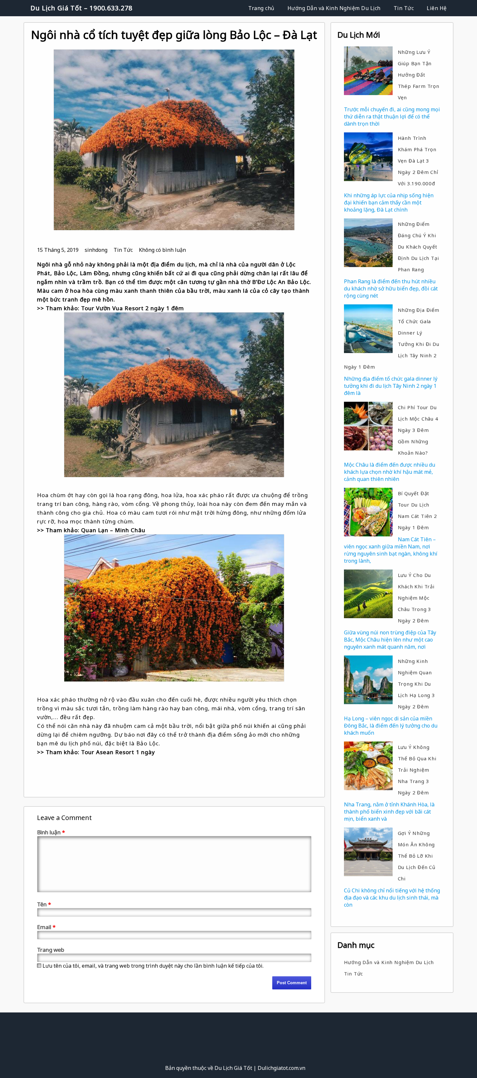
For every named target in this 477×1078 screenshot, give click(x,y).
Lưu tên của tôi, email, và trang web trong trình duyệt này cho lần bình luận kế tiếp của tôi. (153, 965)
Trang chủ (261, 8)
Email (46, 927)
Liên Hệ (437, 8)
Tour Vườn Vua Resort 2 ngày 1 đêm (132, 308)
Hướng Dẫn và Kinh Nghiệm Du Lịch (334, 8)
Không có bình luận (162, 249)
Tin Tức (404, 8)
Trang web (50, 949)
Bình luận (51, 832)
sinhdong (96, 249)
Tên (44, 904)
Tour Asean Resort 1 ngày (118, 752)
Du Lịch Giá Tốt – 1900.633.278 (81, 8)
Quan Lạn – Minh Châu (113, 530)
